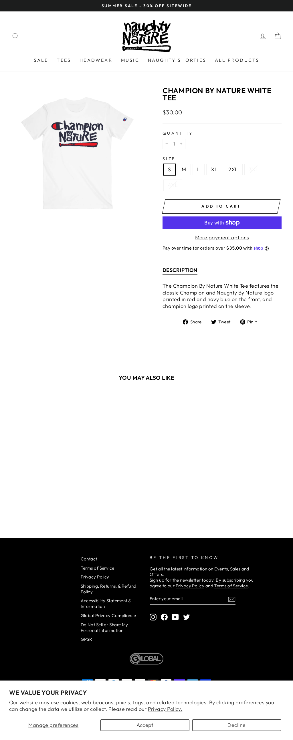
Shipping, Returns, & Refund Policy (108, 588)
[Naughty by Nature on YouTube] (175, 617)
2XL (233, 169)
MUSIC (130, 60)
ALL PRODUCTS (237, 60)
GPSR (86, 639)
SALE (41, 60)
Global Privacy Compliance (108, 615)
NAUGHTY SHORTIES (177, 60)
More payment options (222, 237)
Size (169, 158)
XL (214, 169)
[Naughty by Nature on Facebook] (164, 617)
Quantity (178, 133)
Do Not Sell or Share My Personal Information (104, 627)
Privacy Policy (95, 577)
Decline (236, 725)
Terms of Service (97, 568)
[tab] (180, 271)
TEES (64, 60)
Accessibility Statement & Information (106, 603)
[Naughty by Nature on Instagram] (153, 617)
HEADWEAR (96, 60)
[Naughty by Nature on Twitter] (186, 617)
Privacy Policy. (165, 709)
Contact (89, 559)
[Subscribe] (231, 599)
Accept (144, 725)
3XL (253, 169)
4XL (173, 185)
